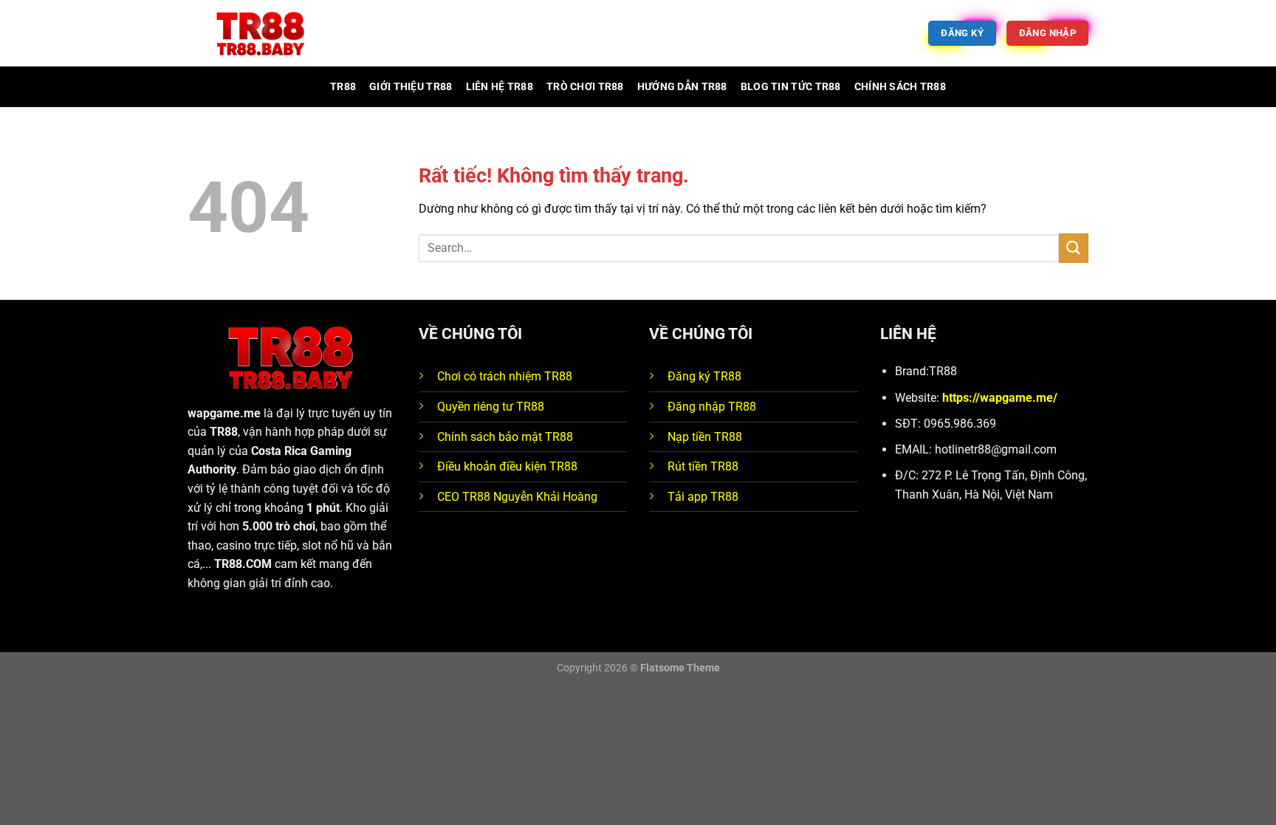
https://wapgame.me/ (999, 398)
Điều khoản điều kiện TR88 (507, 466)
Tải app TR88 (703, 497)
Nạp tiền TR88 (705, 437)
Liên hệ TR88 (499, 87)
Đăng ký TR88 (704, 376)
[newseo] (261, 33)
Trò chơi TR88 (585, 87)
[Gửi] (1073, 247)
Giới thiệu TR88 (410, 87)
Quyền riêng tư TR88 (490, 407)
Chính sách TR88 (900, 87)
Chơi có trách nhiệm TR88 (504, 376)
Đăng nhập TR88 (712, 407)
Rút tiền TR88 (703, 466)
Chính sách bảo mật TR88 (505, 437)
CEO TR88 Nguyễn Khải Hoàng (517, 497)
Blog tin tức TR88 (791, 87)
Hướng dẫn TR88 (682, 87)
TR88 (343, 87)
